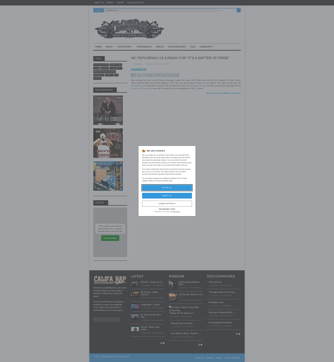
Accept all (167, 188)
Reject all (167, 196)
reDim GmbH (176, 211)
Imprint (173, 209)
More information (164, 209)
